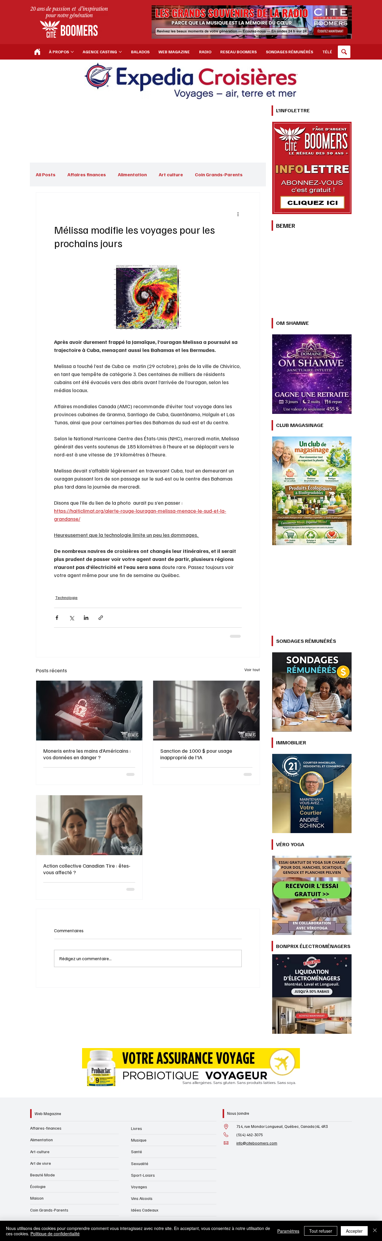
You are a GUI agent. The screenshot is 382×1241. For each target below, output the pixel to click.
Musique (139, 1139)
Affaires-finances (45, 1128)
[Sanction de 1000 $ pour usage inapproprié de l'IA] (206, 709)
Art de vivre (40, 1163)
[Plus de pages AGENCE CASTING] (120, 51)
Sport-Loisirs (143, 1175)
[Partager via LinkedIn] (86, 616)
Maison (37, 1198)
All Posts (46, 174)
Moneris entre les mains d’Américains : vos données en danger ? (87, 752)
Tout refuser (320, 1231)
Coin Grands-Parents (49, 1209)
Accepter (354, 1231)
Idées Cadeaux (144, 1209)
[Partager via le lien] (101, 616)
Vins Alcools (142, 1198)
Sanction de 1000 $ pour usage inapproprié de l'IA (196, 752)
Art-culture (40, 1151)
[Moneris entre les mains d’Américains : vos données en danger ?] (89, 709)
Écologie (38, 1186)
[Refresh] (37, 52)
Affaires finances (86, 174)
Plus (199, 174)
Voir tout (252, 667)
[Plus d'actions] (238, 214)
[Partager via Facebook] (57, 616)
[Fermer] (374, 1231)
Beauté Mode (42, 1174)
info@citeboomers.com (256, 1143)
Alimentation (132, 174)
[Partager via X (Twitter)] (71, 616)
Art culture (171, 174)
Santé (136, 1151)
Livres (136, 1128)
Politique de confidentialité (55, 1234)
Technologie (65, 596)
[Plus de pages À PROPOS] (72, 51)
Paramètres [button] (288, 1231)
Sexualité (139, 1163)
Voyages (139, 1186)
